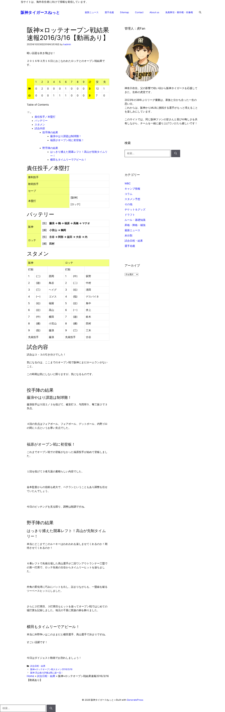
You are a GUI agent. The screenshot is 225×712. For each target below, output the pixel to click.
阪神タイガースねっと (40, 12)
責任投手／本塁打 (45, 116)
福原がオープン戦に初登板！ (67, 140)
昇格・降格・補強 (135, 225)
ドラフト (130, 214)
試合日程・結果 (37, 666)
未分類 (128, 235)
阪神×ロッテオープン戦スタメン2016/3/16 (51, 669)
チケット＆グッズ (135, 209)
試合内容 (40, 128)
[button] (200, 12)
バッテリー (41, 120)
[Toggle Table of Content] (29, 112)
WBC (128, 183)
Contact (139, 12)
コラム (128, 193)
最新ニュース (92, 12)
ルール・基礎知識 (135, 219)
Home (30, 676)
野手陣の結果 (50, 148)
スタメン (40, 124)
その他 (128, 204)
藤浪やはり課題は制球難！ (65, 136)
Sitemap (124, 12)
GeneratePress (135, 699)
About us (154, 12)
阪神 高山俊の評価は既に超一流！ (46, 672)
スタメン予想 (132, 199)
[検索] (175, 153)
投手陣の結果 (50, 132)
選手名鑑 (109, 12)
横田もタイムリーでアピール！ (68, 159)
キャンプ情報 (132, 188)
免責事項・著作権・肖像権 (179, 12)
